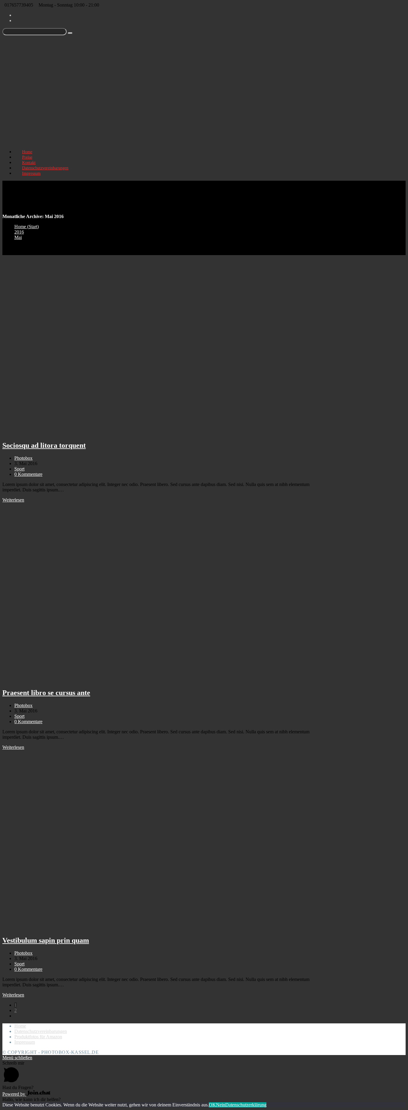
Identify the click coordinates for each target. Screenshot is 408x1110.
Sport (19, 468)
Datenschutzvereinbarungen (40, 1031)
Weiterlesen (13, 499)
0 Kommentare (28, 474)
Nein (220, 1104)
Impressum (24, 1042)
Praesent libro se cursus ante (46, 693)
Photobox (23, 458)
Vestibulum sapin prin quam (45, 940)
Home (20, 1025)
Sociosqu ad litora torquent (44, 445)
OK (212, 1104)
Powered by (14, 1094)
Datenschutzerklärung (245, 1104)
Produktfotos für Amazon (38, 1036)
